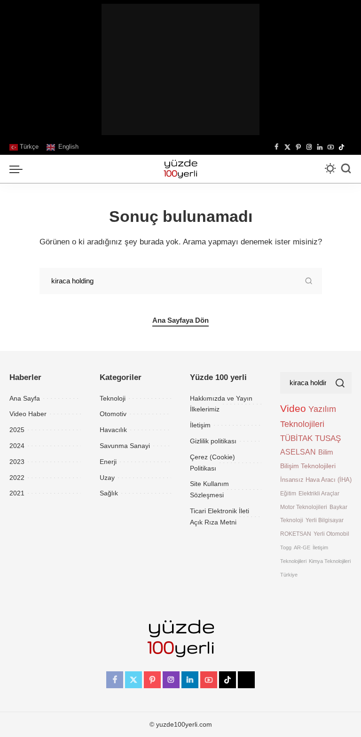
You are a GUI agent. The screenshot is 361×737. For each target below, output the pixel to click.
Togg (285, 547)
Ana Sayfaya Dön (180, 320)
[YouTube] (330, 147)
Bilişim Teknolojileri (308, 466)
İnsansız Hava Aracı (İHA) (316, 479)
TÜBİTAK (296, 438)
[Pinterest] (298, 147)
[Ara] (346, 169)
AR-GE (302, 547)
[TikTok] (341, 147)
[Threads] (349, 147)
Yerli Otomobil (331, 534)
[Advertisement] (180, 69)
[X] (287, 147)
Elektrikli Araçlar (318, 493)
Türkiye (289, 574)
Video (293, 408)
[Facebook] (276, 147)
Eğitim (288, 493)
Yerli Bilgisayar (325, 520)
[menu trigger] (18, 169)
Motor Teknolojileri (303, 507)
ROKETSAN (295, 534)
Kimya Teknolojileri (330, 561)
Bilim (325, 452)
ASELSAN (298, 452)
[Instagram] (309, 147)
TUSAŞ (328, 438)
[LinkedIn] (319, 147)
